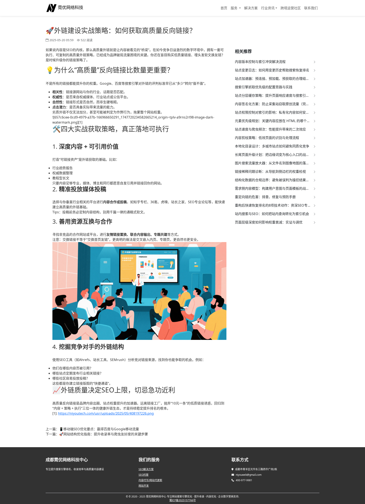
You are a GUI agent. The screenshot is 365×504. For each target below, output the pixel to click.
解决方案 (251, 8)
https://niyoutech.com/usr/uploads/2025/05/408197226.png (106, 413)
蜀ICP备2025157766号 (182, 500)
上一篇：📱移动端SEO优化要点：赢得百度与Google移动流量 (92, 429)
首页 (224, 8)
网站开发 (144, 486)
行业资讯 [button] (268, 8)
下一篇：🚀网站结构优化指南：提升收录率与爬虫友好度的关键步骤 (97, 434)
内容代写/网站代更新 (150, 480)
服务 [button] (234, 8)
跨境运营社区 (291, 8)
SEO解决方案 (146, 469)
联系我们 (311, 8)
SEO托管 (143, 475)
